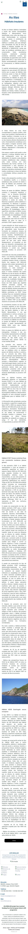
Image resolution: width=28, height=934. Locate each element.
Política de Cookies (14, 929)
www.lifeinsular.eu (6, 901)
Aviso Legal (6, 927)
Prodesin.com (14, 931)
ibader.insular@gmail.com (8, 896)
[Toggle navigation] (25, 4)
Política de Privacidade (17, 927)
